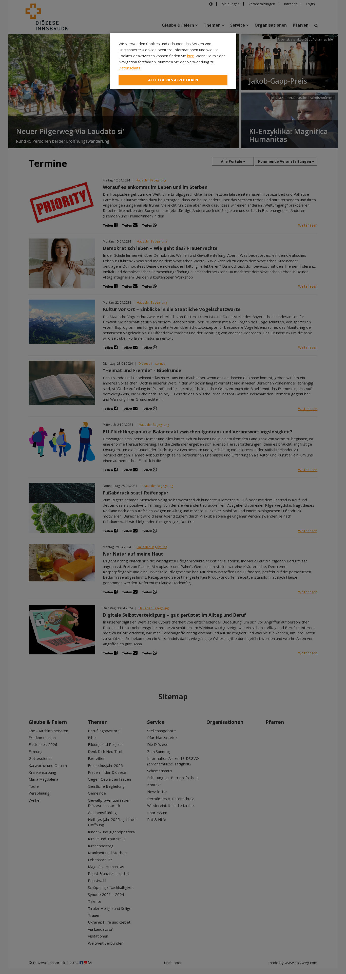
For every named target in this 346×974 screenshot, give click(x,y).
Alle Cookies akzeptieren (173, 80)
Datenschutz (130, 67)
